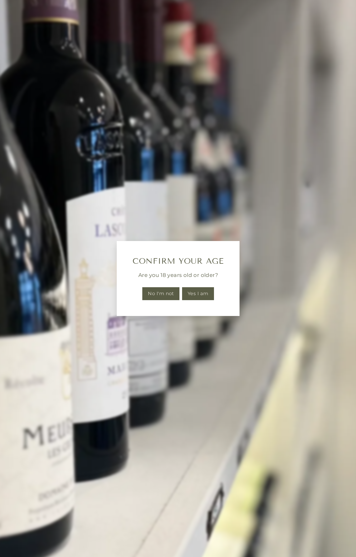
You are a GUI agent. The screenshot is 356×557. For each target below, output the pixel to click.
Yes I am (197, 293)
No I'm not (161, 293)
